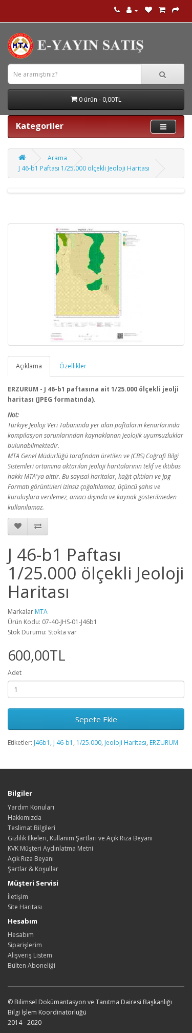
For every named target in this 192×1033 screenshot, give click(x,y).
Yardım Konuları (31, 807)
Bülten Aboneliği (31, 965)
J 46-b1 (63, 742)
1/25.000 (88, 742)
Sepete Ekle (96, 719)
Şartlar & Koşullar (33, 869)
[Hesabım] (132, 10)
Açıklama (29, 366)
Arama (57, 158)
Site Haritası (25, 907)
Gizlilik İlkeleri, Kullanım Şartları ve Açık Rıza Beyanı (80, 838)
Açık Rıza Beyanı (31, 858)
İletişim (18, 896)
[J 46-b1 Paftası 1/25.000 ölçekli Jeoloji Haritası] (96, 284)
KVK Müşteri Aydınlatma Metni (50, 848)
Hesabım (21, 934)
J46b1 (42, 742)
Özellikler (73, 366)
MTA (41, 611)
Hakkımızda (24, 817)
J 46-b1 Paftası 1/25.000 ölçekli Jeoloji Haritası (84, 168)
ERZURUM (164, 742)
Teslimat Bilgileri (31, 827)
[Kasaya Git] (175, 10)
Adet (15, 672)
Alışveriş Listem (30, 955)
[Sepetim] (162, 10)
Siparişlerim (25, 945)
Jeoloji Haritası (125, 742)
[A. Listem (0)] (148, 10)
